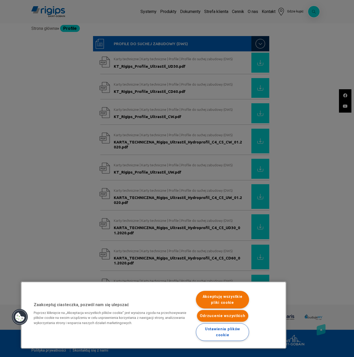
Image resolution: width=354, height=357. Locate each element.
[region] (153, 315)
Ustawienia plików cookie (222, 332)
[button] (20, 317)
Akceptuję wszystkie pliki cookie (223, 299)
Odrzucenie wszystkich (222, 316)
